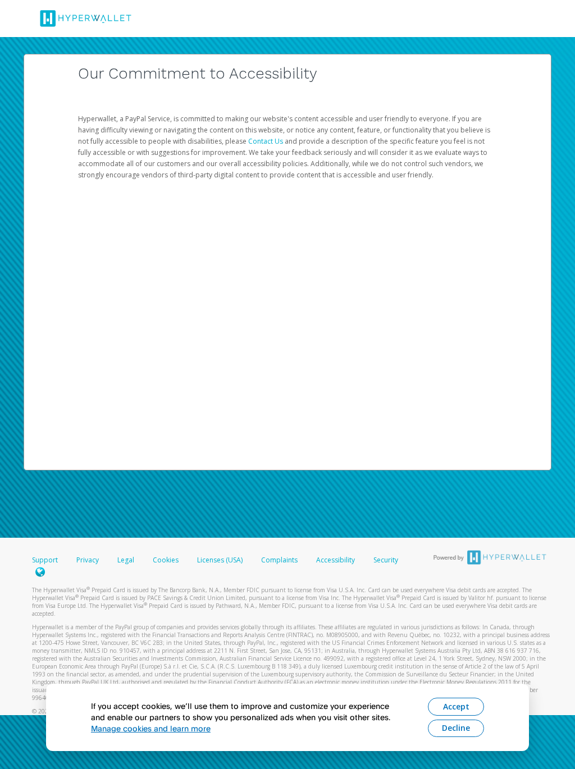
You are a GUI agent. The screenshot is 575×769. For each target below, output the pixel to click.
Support (45, 560)
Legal (125, 560)
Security (385, 560)
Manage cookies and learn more (151, 728)
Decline (456, 727)
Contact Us (266, 141)
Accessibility (335, 560)
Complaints (280, 560)
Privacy (87, 560)
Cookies (166, 560)
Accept (456, 706)
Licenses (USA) (220, 560)
